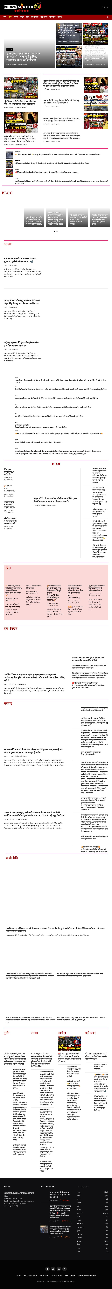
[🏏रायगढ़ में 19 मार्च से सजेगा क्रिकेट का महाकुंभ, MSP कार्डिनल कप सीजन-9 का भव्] (14, 577)
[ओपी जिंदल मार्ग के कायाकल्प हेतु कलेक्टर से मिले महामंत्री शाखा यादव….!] (75, 839)
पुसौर (78, 1230)
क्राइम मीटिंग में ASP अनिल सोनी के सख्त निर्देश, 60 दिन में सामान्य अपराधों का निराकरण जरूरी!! (55, 500)
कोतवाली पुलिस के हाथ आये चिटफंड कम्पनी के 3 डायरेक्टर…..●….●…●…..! (94, 739)
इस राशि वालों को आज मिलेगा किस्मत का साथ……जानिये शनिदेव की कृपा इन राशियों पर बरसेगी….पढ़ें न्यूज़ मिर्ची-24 (49, 416)
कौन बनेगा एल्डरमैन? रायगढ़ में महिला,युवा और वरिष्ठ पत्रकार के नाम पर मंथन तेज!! (96, 1056)
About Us (44, 1276)
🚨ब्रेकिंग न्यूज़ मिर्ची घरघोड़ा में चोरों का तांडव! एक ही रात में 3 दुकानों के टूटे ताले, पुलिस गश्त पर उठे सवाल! (95, 34)
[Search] (108, 17)
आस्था (16, 17)
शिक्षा (78, 1248)
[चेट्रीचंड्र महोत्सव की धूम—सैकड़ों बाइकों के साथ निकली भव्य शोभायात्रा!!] (76, 351)
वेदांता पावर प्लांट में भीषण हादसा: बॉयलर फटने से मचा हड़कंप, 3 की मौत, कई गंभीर (60, 1195)
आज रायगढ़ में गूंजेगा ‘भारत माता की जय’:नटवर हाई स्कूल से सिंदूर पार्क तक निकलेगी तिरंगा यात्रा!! (61, 119)
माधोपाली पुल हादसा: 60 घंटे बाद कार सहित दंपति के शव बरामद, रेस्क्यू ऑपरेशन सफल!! (34, 221)
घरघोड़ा (87, 26)
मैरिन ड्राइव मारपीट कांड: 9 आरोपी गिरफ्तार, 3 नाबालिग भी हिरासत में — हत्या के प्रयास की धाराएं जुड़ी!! (9, 472)
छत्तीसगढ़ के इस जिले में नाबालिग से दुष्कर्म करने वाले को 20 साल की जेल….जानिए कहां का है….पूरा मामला (19, 1149)
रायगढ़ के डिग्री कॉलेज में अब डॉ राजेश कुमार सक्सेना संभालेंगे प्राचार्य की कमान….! (94, 709)
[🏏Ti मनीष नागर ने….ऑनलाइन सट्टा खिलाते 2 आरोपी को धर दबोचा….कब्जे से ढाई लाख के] (23, 487)
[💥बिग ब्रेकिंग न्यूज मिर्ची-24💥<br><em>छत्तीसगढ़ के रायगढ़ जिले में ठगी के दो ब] (75, 850)
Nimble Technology (67, 1281)
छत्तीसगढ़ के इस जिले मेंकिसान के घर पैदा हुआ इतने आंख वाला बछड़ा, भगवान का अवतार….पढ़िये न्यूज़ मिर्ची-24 (41, 426)
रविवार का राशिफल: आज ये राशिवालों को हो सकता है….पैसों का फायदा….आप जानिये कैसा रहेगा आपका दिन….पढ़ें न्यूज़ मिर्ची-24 (53, 407)
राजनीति (52, 17)
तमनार (79, 1220)
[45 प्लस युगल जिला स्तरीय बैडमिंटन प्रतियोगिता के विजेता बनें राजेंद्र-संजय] (98, 577)
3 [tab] (58, 231)
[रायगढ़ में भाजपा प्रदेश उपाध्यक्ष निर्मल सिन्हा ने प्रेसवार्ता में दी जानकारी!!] (56, 212)
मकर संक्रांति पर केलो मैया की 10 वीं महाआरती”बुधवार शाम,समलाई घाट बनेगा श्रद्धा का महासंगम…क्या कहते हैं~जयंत (33, 751)
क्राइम (22, 17)
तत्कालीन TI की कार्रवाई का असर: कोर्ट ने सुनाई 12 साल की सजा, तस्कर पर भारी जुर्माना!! (74, 1071)
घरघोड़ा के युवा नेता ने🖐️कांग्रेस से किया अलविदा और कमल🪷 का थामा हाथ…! (73, 1085)
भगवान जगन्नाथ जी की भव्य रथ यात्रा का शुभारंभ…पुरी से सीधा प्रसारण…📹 (20, 260)
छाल (78, 1216)
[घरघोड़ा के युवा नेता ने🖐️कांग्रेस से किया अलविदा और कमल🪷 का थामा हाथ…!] (61, 1084)
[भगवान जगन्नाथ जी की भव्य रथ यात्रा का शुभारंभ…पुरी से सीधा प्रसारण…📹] (76, 267)
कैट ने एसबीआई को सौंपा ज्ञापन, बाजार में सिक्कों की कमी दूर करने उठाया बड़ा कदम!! (12, 221)
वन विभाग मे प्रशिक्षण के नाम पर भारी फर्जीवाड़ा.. (100, 1067)
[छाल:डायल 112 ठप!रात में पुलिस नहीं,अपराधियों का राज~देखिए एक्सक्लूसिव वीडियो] (90, 643)
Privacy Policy (30, 1276)
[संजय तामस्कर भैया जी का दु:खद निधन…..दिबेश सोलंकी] (75, 755)
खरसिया (79, 1202)
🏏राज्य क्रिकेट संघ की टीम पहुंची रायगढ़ (54, 593)
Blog (78, 1192)
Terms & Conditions (87, 1276)
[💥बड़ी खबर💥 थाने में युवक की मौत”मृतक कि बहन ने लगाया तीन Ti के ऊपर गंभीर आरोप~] (88, 1077)
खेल (27, 17)
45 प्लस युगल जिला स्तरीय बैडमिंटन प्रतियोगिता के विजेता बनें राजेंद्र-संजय (97, 588)
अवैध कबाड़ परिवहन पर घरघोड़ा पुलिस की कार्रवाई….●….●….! (74, 1106)
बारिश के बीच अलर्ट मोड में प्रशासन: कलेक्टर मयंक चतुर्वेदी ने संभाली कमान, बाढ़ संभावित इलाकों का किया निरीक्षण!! (100, 219)
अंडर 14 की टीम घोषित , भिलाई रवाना (33, 587)
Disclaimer (70, 1276)
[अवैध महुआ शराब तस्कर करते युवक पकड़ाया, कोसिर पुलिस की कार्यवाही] (87, 512)
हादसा (78, 1251)
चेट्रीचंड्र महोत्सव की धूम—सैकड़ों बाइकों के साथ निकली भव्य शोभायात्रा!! (21, 344)
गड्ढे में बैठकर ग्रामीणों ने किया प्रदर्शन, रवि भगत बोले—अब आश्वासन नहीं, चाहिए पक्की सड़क (20, 103)
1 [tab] (54, 231)
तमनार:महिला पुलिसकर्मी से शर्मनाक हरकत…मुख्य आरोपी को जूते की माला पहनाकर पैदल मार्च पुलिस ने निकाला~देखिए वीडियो (60, 1230)
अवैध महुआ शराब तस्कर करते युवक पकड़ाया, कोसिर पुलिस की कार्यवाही (100, 512)
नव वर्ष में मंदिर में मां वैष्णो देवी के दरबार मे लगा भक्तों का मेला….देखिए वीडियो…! (39, 442)
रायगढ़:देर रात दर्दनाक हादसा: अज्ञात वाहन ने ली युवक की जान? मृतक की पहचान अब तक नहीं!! (89, 667)
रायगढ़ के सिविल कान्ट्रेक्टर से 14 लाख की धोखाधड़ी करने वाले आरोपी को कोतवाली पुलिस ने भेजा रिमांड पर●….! (93, 804)
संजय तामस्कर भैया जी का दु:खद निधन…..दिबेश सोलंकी (90, 753)
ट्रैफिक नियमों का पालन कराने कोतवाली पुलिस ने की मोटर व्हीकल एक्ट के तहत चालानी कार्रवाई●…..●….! (94, 823)
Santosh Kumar (11, 64)
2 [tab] (56, 231)
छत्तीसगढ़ (9, 49)
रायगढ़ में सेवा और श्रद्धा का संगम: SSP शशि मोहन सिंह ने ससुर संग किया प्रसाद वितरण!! (22, 302)
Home (18, 1276)
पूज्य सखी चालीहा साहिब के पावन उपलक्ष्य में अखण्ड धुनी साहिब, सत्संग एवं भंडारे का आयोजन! (23, 57)
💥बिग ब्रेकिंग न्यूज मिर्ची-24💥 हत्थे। (94, 849)
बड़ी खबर (44, 17)
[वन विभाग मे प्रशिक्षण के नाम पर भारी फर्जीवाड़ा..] (88, 1067)
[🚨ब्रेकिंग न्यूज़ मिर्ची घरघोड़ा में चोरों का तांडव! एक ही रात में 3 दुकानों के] (9, 173)
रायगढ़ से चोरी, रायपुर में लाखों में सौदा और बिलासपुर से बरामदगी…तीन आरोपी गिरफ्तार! (61, 101)
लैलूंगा (78, 1244)
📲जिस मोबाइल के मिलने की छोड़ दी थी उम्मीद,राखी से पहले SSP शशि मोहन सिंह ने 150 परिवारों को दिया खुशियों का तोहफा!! (69, 56)
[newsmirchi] (22, 7)
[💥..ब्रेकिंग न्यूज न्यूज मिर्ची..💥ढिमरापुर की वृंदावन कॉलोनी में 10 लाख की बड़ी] (9, 155)
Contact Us (56, 1276)
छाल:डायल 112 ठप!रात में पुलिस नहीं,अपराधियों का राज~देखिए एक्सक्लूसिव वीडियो (88, 659)
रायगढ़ (60, 17)
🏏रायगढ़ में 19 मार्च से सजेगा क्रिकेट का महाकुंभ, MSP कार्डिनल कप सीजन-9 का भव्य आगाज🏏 (13, 590)
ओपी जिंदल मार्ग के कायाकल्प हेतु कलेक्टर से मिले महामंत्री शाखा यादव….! (94, 838)
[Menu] (5, 17)
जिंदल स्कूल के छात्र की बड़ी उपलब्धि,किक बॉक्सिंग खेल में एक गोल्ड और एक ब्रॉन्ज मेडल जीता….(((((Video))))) (75, 592)
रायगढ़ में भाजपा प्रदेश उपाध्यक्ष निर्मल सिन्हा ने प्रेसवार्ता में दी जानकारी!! (55, 222)
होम (10, 17)
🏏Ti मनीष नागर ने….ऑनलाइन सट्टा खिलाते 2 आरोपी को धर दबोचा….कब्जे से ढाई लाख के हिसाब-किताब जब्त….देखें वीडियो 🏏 (9, 488)
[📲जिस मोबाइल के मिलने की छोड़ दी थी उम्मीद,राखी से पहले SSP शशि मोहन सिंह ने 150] (9, 164)
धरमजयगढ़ (80, 1227)
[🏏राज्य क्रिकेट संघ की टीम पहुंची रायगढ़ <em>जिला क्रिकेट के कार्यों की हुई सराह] (56, 577)
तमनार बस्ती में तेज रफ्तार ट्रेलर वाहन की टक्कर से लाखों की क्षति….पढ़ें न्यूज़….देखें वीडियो (46, 1166)
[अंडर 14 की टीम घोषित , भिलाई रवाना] (35, 577)
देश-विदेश (34, 17)
